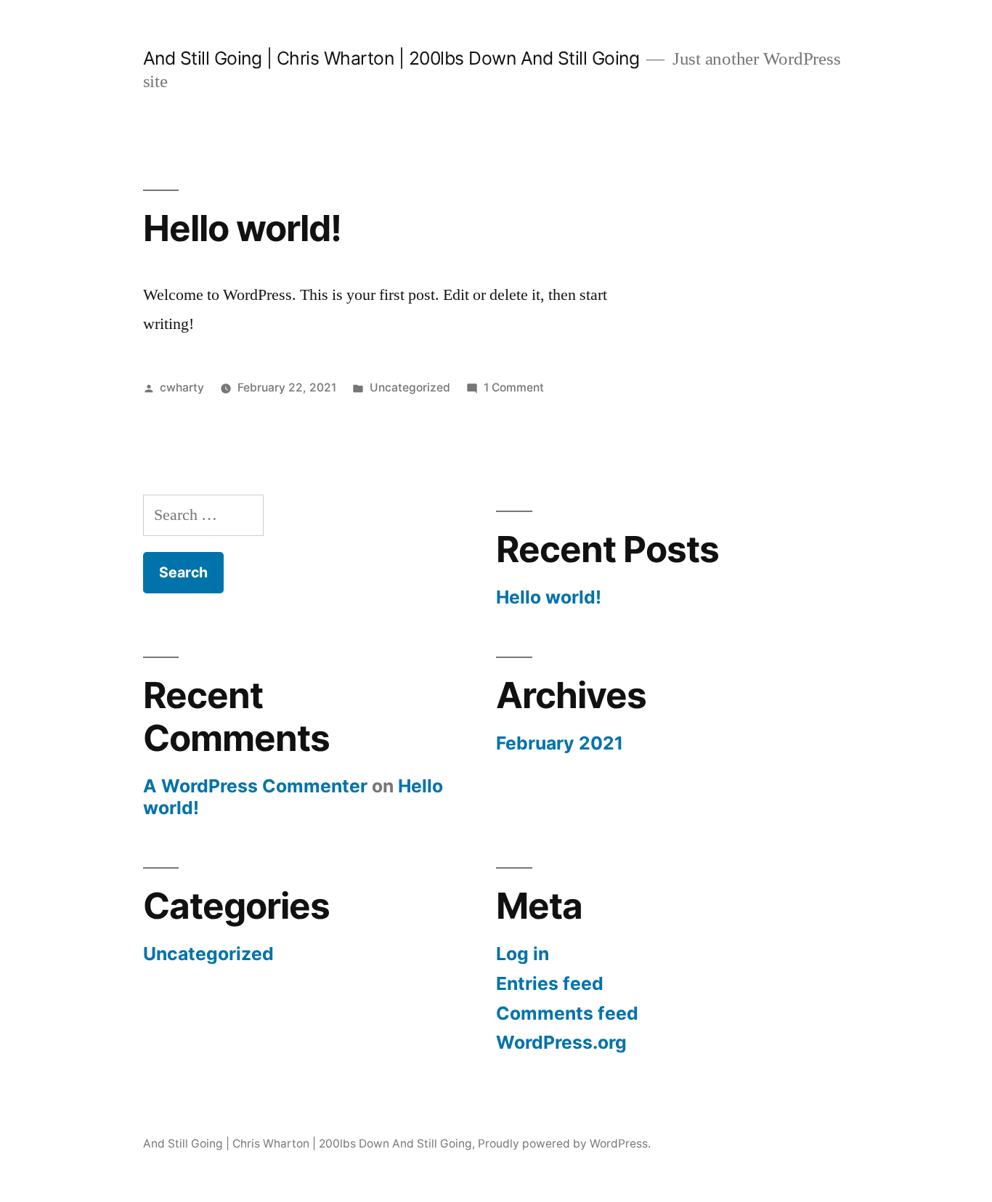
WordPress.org (561, 1042)
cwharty (182, 387)
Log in (522, 954)
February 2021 (559, 743)
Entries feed (549, 983)
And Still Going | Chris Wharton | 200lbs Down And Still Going (391, 58)
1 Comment (514, 387)
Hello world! (242, 228)
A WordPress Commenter (255, 786)
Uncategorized (410, 387)
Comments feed (567, 1013)
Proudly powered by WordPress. (564, 1143)
